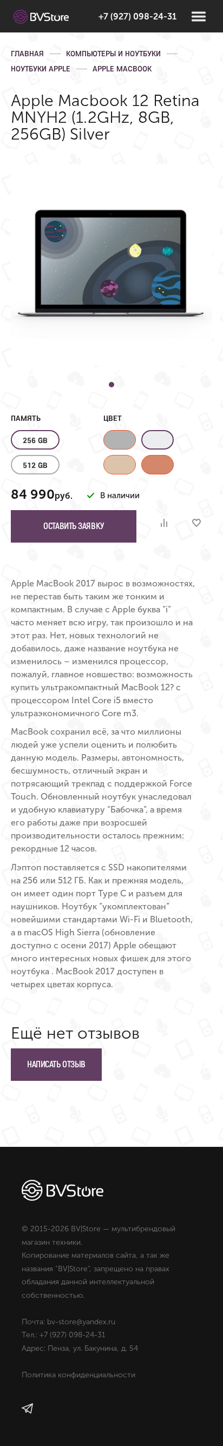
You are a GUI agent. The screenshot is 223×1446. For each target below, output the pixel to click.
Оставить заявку (73, 526)
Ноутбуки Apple (40, 69)
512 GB (35, 465)
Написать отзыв (56, 1064)
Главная (27, 53)
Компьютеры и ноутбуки (113, 53)
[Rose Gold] (157, 464)
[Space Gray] (119, 440)
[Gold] (119, 464)
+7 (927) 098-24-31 (137, 16)
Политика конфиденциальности (78, 1374)
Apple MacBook (122, 69)
